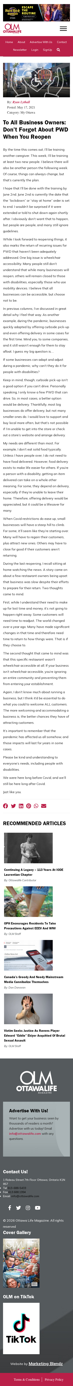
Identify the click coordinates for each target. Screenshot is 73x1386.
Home (9, 42)
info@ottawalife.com (25, 1134)
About (21, 42)
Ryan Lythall (21, 102)
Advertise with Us (41, 42)
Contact (62, 42)
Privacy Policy (54, 1379)
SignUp (47, 49)
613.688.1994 (17, 1192)
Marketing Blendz (46, 1363)
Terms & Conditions (27, 1379)
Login (34, 49)
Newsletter (20, 49)
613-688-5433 (17, 1188)
